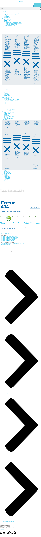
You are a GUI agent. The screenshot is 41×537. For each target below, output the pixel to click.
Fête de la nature (16, 41)
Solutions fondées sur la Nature (36, 42)
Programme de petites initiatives (36, 40)
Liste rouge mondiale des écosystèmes (8, 240)
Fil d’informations (7, 172)
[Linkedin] (1, 532)
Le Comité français (7, 105)
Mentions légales (23, 535)
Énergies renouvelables (7, 50)
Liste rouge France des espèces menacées (9, 236)
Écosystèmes (6, 115)
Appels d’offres (6, 180)
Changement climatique (7, 42)
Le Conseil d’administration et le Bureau (11, 100)
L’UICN (3, 104)
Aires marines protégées (7, 36)
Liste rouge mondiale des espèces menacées (9, 238)
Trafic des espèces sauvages (35, 45)
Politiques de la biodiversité (9, 112)
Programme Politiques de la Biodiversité (36, 36)
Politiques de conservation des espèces (27, 47)
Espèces (5, 114)
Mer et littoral (26, 37)
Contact (1, 523)
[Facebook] (9, 532)
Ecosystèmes (20, 222)
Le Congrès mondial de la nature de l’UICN (13, 107)
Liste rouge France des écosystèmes (8, 239)
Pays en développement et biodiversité (27, 44)
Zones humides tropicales (36, 51)
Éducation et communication (7, 48)
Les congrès (6, 106)
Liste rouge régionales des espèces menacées (9, 237)
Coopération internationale (8, 118)
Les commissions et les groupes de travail (11, 99)
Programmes (4, 111)
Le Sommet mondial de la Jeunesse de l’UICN (14, 108)
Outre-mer (26, 39)
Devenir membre (7, 176)
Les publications (7, 103)
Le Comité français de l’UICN (7, 97)
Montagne (26, 38)
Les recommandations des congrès (10, 110)
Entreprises (17, 35)
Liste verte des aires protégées (27, 36)
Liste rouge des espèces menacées (17, 46)
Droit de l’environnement (8, 46)
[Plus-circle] (15, 532)
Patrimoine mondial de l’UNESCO (26, 41)
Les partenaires (6, 102)
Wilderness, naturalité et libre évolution (36, 48)
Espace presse (6, 171)
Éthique (16, 39)
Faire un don (6, 179)
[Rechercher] (40, 8)
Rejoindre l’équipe (7, 175)
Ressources (2, 529)
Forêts (16, 42)
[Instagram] (6, 532)
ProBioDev (36, 38)
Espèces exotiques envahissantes (17, 37)
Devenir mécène (7, 181)
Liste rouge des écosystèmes (17, 44)
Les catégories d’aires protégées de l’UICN (8, 39)
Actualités (4, 170)
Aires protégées (8, 37)
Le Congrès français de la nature (11, 109)
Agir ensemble (4, 174)
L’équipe (5, 101)
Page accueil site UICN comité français (8, 233)
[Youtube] (4, 532)
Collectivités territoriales (7, 44)
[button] (7, 59)
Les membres (6, 98)
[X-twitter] (12, 532)
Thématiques (4, 119)
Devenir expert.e (7, 177)
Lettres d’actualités (7, 173)
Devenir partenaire (7, 178)
